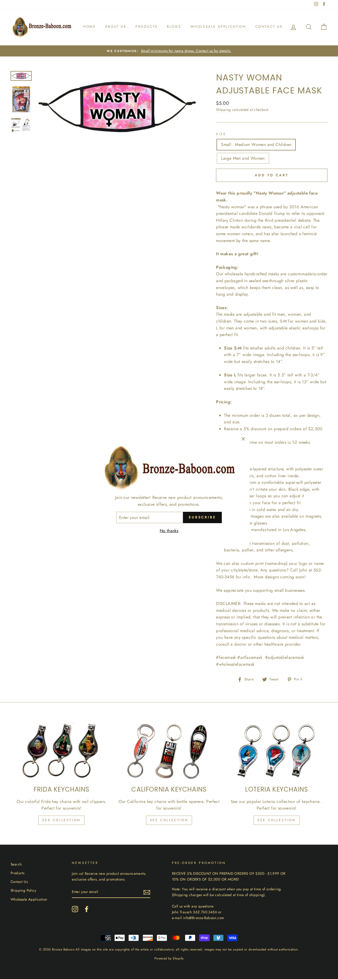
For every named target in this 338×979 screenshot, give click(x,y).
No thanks (169, 531)
